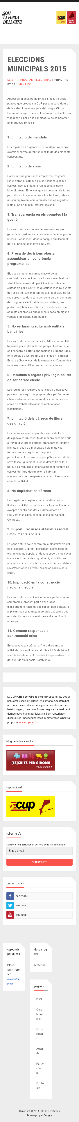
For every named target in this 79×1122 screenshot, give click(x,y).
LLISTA (11, 79)
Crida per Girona (50, 1111)
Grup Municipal (40, 1014)
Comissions (39, 1034)
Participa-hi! (40, 1068)
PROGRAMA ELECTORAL (35, 79)
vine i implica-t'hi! (29, 722)
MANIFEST (25, 84)
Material (39, 965)
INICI (39, 999)
